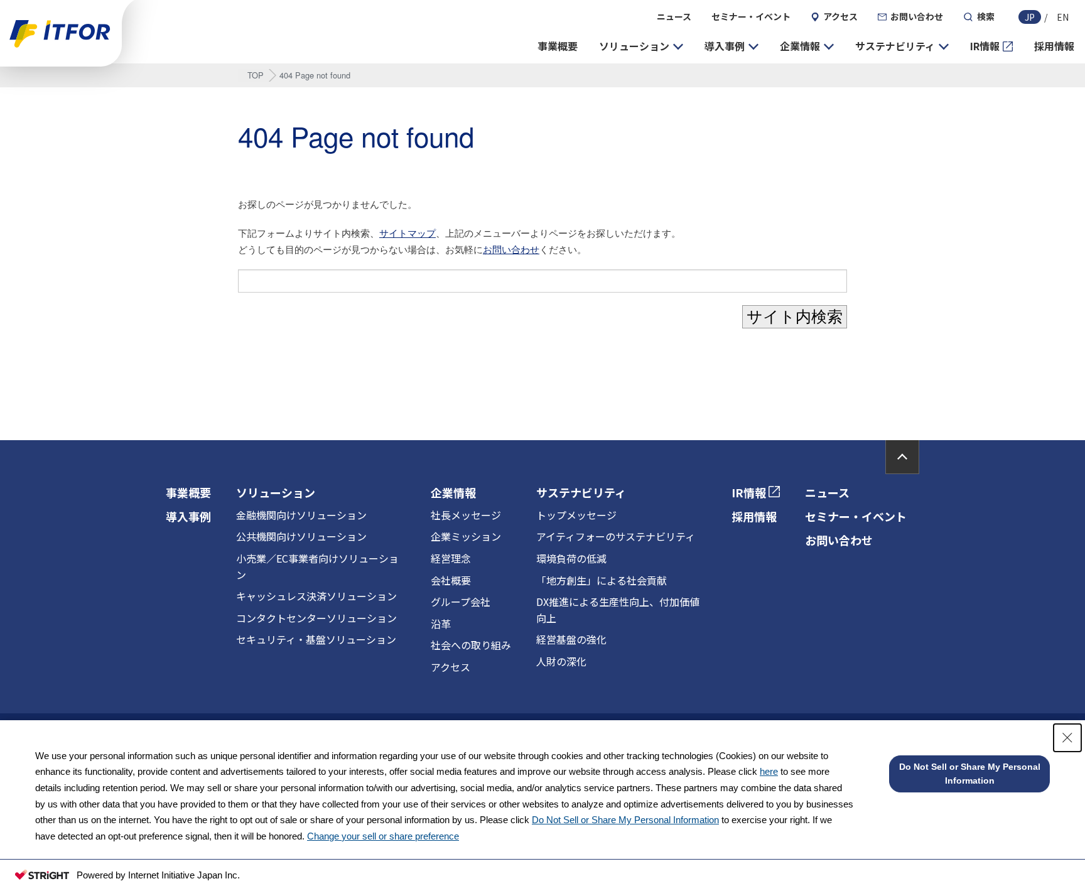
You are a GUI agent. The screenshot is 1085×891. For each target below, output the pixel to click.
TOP (255, 75)
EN (1063, 17)
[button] (641, 46)
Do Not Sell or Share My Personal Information (625, 819)
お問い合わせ (511, 249)
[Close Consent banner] (1067, 738)
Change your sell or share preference (383, 836)
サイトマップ (407, 232)
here (769, 771)
